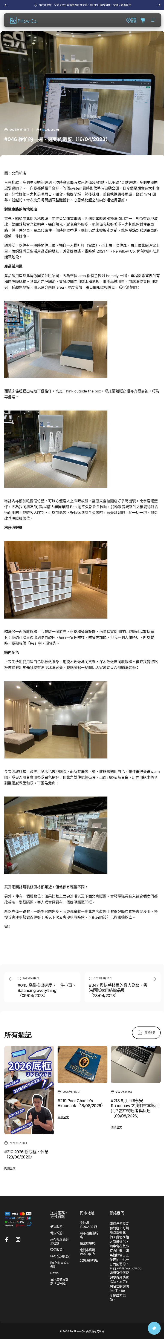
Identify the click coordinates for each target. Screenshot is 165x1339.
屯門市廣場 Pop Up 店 (87, 1252)
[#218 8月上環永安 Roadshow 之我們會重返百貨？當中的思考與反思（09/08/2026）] (136, 1064)
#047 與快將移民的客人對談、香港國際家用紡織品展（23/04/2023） (118, 990)
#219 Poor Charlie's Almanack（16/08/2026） (81, 1103)
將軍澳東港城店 (89, 1235)
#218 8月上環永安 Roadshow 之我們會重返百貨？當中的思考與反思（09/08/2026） (135, 1108)
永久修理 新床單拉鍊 (59, 1241)
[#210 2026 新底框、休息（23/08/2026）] (29, 1090)
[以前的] (6, 5)
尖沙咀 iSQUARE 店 (88, 1225)
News (54, 1273)
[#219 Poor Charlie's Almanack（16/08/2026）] (82, 1064)
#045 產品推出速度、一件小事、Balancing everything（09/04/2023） (47, 990)
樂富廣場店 (87, 1243)
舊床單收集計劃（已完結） (59, 1281)
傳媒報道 (56, 1233)
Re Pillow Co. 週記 (59, 1264)
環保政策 (56, 1250)
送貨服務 (56, 1226)
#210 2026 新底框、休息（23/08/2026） (26, 1154)
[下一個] (159, 5)
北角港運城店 (89, 1260)
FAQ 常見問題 (59, 1256)
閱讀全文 (9, 1168)
